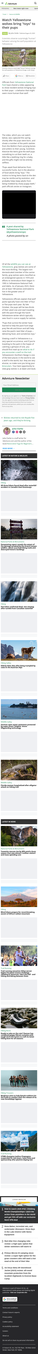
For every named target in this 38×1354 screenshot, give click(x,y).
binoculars (7, 366)
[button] (2, 3)
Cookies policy (7, 1322)
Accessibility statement (11, 1326)
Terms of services (27, 396)
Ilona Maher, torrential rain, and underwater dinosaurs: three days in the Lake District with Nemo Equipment (19, 1230)
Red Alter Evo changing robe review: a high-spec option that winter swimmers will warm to (18, 1244)
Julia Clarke (15, 33)
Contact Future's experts (11, 1312)
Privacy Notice (29, 398)
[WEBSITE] (21, 432)
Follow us (20, 76)
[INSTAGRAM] (17, 432)
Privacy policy (7, 1317)
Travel (4, 14)
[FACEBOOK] (14, 432)
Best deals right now (21, 8)
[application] (19, 202)
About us (6, 1336)
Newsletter (31, 76)
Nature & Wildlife (14, 14)
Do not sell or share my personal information (18, 1340)
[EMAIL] (24, 432)
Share (7, 76)
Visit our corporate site (18, 1292)
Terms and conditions (10, 1308)
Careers (5, 1331)
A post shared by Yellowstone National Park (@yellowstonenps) (20, 229)
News (5, 33)
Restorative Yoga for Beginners (19, 444)
